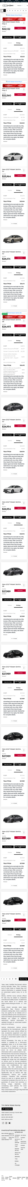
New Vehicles (4, 1133)
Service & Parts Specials (17, 1140)
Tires (16, 1159)
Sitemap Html (19, 1178)
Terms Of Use (10, 1178)
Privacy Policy (7, 1178)
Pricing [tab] (18, 43)
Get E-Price (20, 28)
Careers (23, 1145)
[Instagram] (6, 1123)
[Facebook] (3, 1123)
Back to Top (23, 979)
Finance (12, 1130)
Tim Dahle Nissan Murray (3, 1178)
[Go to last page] (16, 978)
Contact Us (8, 1109)
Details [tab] (10, 43)
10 (9, 979)
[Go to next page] (12, 978)
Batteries (17, 1156)
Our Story (23, 1135)
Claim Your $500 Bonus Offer (20, 37)
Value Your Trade (8, 37)
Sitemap (14, 1178)
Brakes (16, 1161)
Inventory (5, 1130)
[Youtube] (9, 1123)
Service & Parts (17, 1131)
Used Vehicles (5, 1135)
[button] (24, 23)
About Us (23, 1131)
